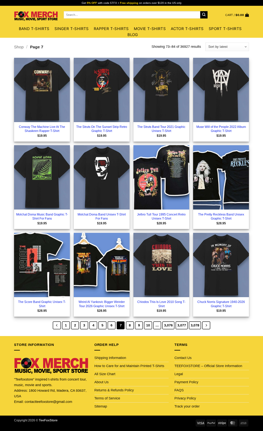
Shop (19, 47)
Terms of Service (107, 398)
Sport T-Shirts (225, 28)
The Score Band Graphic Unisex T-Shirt (42, 304)
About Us (101, 382)
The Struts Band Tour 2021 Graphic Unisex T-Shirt (161, 128)
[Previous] (57, 325)
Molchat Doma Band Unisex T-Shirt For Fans (102, 216)
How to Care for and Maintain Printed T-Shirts (129, 366)
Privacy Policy (185, 398)
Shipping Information (110, 358)
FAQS (179, 390)
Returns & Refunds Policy (114, 390)
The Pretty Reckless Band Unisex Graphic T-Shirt (221, 216)
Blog (132, 34)
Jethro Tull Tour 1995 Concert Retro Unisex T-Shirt (161, 216)
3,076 (168, 325)
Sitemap (100, 406)
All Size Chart (104, 374)
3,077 (181, 325)
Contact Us (183, 358)
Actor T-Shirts (187, 28)
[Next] (206, 325)
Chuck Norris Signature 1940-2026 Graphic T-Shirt (221, 304)
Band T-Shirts (34, 28)
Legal (178, 374)
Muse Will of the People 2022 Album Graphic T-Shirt (221, 128)
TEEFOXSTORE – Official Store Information (208, 366)
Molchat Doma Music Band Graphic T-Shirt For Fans (42, 216)
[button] (237, 15)
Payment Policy (186, 382)
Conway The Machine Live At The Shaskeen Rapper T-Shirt (42, 128)
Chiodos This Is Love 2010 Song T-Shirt (161, 304)
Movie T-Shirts (150, 28)
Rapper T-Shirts (111, 28)
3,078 (195, 325)
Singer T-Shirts (71, 28)
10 (148, 325)
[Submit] (204, 14)
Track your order (187, 406)
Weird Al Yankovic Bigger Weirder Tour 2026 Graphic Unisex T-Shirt (102, 304)
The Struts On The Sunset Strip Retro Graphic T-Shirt (101, 128)
